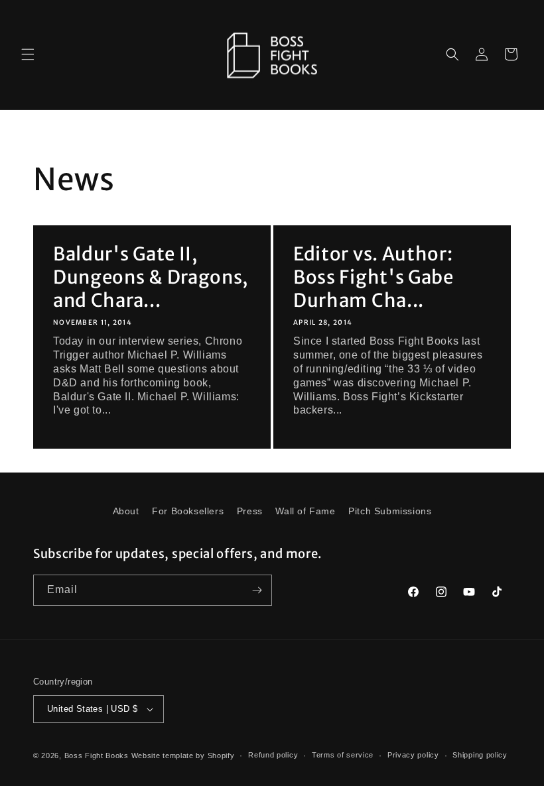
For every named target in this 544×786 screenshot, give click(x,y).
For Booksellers (188, 511)
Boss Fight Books (96, 755)
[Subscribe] (256, 590)
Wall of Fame (305, 511)
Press (250, 511)
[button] (27, 54)
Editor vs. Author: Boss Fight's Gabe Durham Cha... (373, 277)
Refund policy (273, 755)
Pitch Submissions (389, 511)
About (126, 511)
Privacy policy (413, 755)
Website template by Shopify (183, 755)
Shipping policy (480, 755)
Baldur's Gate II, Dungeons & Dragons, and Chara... (150, 277)
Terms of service (343, 755)
